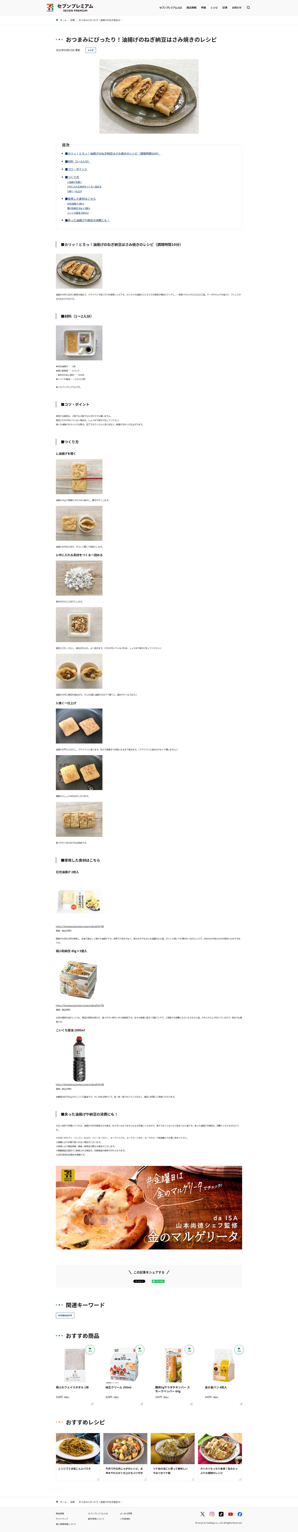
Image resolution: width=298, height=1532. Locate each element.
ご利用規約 (125, 1518)
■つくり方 (72, 177)
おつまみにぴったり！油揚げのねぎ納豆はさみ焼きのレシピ (108, 20)
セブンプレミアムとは (170, 7)
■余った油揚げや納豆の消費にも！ (87, 220)
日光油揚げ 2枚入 (75, 203)
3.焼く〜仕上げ (74, 191)
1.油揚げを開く (74, 182)
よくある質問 (126, 1513)
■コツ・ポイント (76, 169)
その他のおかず (65, 1315)
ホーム (63, 20)
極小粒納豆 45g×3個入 (78, 208)
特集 (203, 7)
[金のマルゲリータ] (149, 1247)
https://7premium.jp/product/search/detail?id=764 (80, 926)
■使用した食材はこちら (80, 199)
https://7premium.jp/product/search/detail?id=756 (80, 1005)
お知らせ (236, 7)
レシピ (214, 7)
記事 (224, 7)
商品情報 (191, 7)
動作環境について (96, 1518)
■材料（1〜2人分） (77, 161)
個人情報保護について (66, 1524)
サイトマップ (62, 1518)
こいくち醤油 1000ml (78, 212)
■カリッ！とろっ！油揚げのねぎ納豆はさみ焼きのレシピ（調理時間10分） (112, 153)
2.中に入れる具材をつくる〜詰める (84, 186)
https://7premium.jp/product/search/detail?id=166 (80, 1084)
